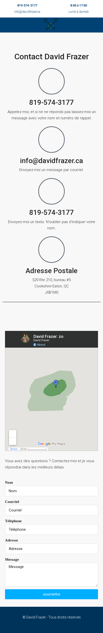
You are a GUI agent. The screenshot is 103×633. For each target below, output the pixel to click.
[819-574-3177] (51, 81)
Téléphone (13, 521)
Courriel (12, 502)
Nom (9, 482)
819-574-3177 (27, 5)
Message (12, 559)
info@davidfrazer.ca (27, 12)
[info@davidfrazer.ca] (51, 139)
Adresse (11, 540)
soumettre (51, 594)
